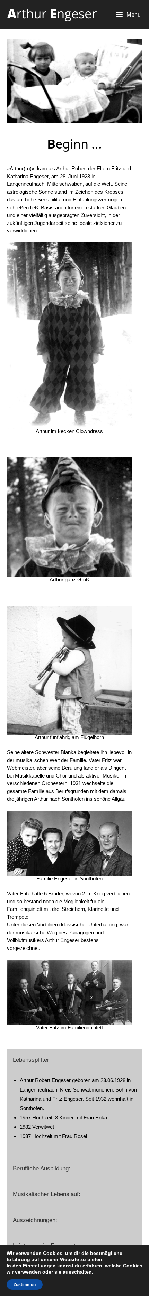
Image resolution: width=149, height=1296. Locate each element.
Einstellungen (39, 1265)
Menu (133, 14)
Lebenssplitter (31, 1060)
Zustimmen (25, 1284)
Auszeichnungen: (35, 1220)
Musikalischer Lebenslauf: (46, 1194)
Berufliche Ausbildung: (41, 1168)
